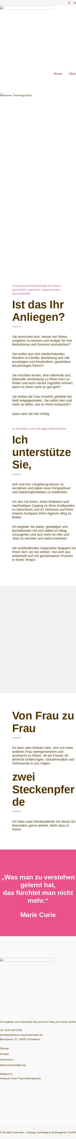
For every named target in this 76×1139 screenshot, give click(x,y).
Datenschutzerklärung (13, 1065)
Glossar (4, 1048)
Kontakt (4, 1053)
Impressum (6, 1059)
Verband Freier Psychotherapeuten (20, 1078)
